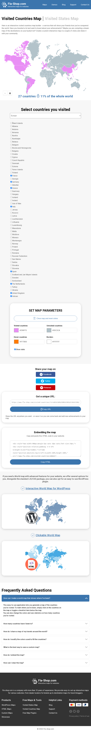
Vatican (15, 296)
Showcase (6, 717)
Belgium (15, 145)
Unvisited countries (54, 326)
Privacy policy (74, 716)
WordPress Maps (8, 705)
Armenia (15, 132)
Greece (15, 188)
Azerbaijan (16, 139)
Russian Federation (19, 256)
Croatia (15, 154)
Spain (14, 271)
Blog (63, 5)
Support (73, 5)
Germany (15, 182)
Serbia (14, 262)
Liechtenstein (17, 219)
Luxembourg (17, 225)
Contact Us (85, 5)
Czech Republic (18, 160)
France (14, 176)
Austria (15, 136)
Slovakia (15, 265)
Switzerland (16, 281)
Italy (14, 207)
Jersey (15, 210)
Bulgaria (15, 151)
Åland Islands (17, 123)
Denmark (15, 163)
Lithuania (15, 222)
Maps (45, 5)
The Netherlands (18, 284)
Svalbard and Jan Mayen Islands (24, 275)
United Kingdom (18, 293)
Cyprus (15, 157)
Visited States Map (61, 18)
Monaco (15, 237)
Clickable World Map (48, 535)
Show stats (20, 349)
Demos (54, 5)
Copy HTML (45, 462)
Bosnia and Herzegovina (21, 148)
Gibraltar (15, 185)
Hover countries (20, 337)
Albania (15, 126)
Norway (15, 244)
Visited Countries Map (31, 709)
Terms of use (84, 716)
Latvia (14, 216)
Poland (15, 247)
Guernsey (16, 191)
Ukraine (15, 290)
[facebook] (70, 711)
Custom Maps (7, 713)
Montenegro (17, 241)
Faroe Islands (17, 170)
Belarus (15, 142)
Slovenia (15, 268)
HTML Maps (6, 709)
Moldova (15, 234)
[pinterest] (78, 711)
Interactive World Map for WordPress (48, 488)
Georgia (15, 179)
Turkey (14, 287)
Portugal (15, 250)
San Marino (16, 259)
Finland (15, 173)
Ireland (15, 200)
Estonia (15, 166)
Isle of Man (16, 204)
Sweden (15, 278)
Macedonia (16, 228)
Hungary (15, 194)
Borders (50, 337)
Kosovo (15, 213)
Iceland (15, 197)
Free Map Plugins (29, 713)
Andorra (15, 129)
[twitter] (74, 711)
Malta (14, 231)
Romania (15, 253)
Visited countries (21, 326)
